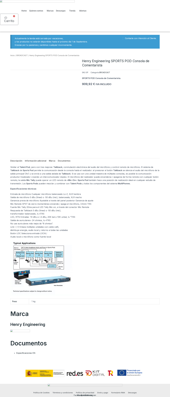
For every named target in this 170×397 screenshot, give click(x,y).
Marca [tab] (52, 161)
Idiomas (82, 11)
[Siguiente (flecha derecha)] (165, 198)
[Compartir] (162, 2)
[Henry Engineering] (20, 333)
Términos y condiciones (63, 393)
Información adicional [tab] (35, 161)
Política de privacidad (85, 393)
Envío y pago (102, 393)
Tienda (72, 11)
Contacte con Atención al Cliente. (140, 38)
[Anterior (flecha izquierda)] (4, 198)
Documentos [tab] (64, 161)
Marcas (50, 11)
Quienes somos (36, 11)
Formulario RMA (118, 393)
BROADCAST (22, 55)
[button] (7, 29)
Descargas (60, 11)
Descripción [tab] (16, 161)
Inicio (12, 55)
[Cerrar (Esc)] (167, 2)
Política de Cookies (41, 393)
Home (24, 11)
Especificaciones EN (25, 353)
